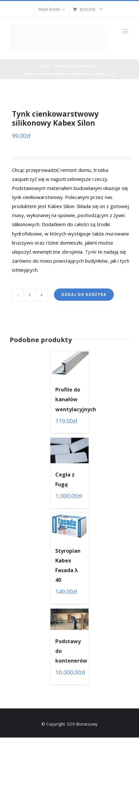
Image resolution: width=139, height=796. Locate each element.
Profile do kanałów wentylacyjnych (75, 399)
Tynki (90, 251)
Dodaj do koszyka (83, 294)
